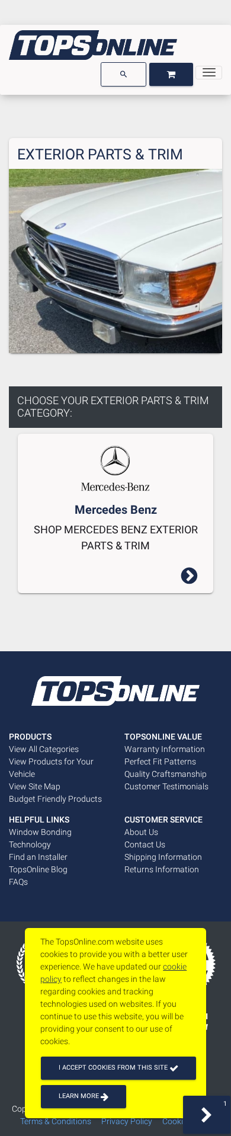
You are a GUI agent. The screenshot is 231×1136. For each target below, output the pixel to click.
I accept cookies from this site (114, 1067)
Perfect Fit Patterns (160, 761)
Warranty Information (164, 749)
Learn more (80, 1096)
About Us (141, 832)
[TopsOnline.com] (93, 45)
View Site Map (34, 786)
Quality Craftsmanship (165, 774)
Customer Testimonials (166, 786)
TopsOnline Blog (38, 869)
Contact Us (144, 844)
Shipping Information (163, 857)
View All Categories (44, 749)
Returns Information (161, 869)
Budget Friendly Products (55, 799)
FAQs (18, 882)
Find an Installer (38, 857)
